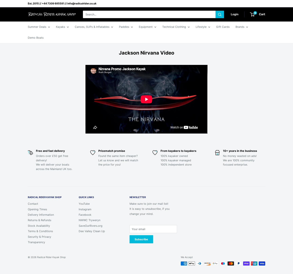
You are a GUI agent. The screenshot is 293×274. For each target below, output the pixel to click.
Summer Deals (37, 26)
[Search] (220, 14)
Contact (33, 203)
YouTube (84, 203)
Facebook (85, 214)
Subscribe (141, 239)
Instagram (85, 209)
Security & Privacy (39, 236)
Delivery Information (41, 214)
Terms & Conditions (40, 231)
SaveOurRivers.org (90, 225)
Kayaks (60, 26)
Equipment (146, 26)
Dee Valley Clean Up (92, 231)
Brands (240, 26)
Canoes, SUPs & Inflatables (92, 26)
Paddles (124, 26)
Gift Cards (223, 26)
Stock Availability (39, 225)
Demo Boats (36, 37)
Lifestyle (201, 26)
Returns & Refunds (39, 220)
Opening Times (37, 209)
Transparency (36, 242)
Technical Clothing (174, 26)
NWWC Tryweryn (89, 220)
